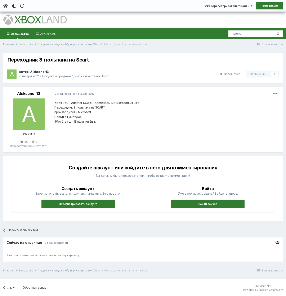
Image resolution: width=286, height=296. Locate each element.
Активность (47, 33)
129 (25, 141)
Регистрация (269, 5)
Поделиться (231, 74)
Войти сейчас (207, 204)
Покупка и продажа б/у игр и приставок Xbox (75, 76)
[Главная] (5, 5)
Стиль (8, 287)
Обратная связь (34, 287)
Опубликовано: (74, 93)
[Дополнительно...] (275, 93)
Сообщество (19, 33)
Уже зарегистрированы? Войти (227, 6)
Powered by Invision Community (263, 289)
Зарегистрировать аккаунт (78, 204)
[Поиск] (278, 33)
